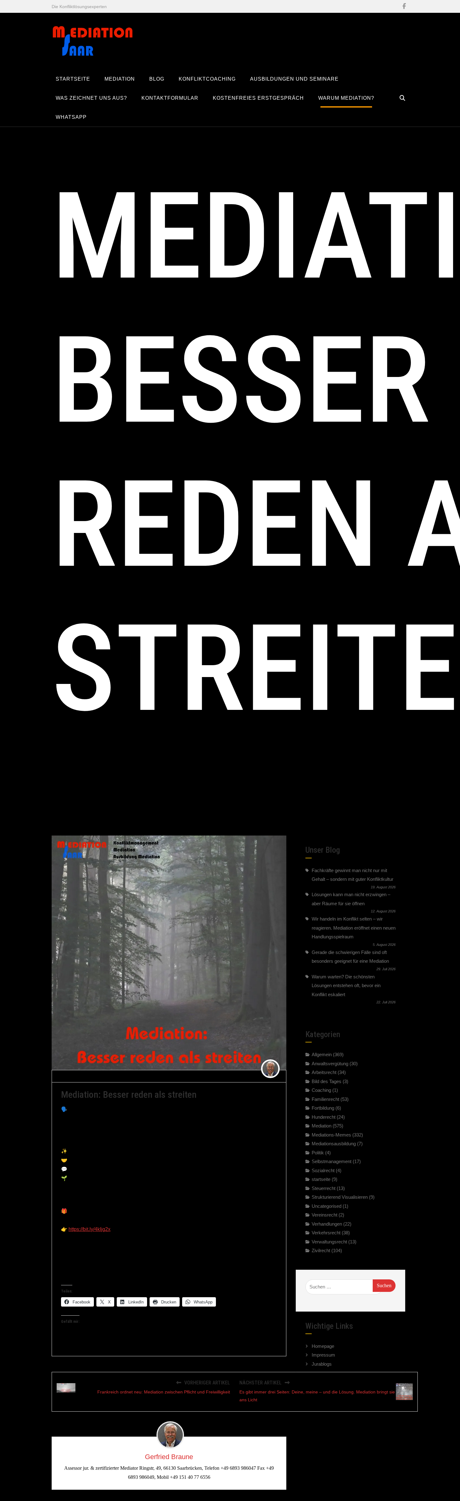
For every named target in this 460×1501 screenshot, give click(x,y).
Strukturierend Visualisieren (340, 1197)
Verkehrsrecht (326, 1232)
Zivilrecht (321, 1250)
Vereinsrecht (324, 1214)
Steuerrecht (323, 1188)
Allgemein (322, 1054)
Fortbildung (323, 1108)
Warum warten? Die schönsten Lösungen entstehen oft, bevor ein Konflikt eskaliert (346, 985)
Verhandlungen (327, 1224)
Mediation (321, 1125)
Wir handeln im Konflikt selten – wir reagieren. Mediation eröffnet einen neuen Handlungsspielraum (354, 927)
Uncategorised (326, 1206)
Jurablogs (322, 1364)
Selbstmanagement (331, 1161)
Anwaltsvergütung (330, 1063)
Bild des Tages (326, 1081)
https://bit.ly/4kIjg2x (89, 1229)
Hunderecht (323, 1117)
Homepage (323, 1346)
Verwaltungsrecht (329, 1241)
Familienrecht (325, 1099)
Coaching (321, 1090)
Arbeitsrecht (324, 1072)
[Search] (402, 98)
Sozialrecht (323, 1170)
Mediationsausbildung (334, 1143)
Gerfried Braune (79, 1076)
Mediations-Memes (168, 1076)
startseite (321, 1179)
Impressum (323, 1355)
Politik (318, 1152)
